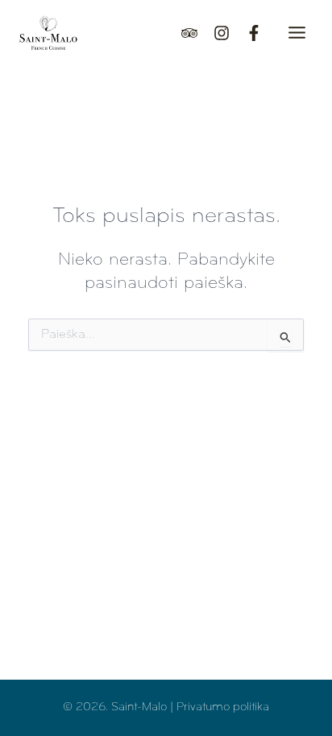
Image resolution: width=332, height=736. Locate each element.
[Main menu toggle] (297, 32)
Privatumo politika (222, 707)
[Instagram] (222, 33)
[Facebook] (254, 33)
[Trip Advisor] (189, 33)
